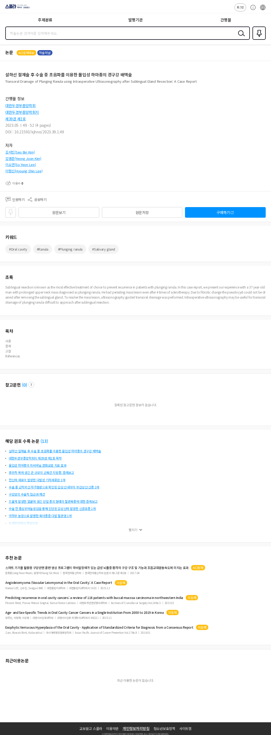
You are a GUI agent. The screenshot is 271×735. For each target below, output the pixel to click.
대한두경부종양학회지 (22, 112)
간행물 (225, 20)
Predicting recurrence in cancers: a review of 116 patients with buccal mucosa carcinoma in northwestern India (94, 598)
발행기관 (135, 20)
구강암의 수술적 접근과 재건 (27, 494)
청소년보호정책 (164, 728)
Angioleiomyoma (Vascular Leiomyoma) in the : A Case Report (58, 582)
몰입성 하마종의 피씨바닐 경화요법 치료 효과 (37, 465)
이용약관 (112, 728)
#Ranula (42, 249)
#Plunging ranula (70, 249)
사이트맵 (185, 728)
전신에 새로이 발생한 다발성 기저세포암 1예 (37, 480)
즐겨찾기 (258, 39)
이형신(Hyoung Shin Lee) (23, 170)
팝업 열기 (31, 385)
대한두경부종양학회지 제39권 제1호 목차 (35, 458)
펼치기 (133, 530)
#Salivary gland (103, 249)
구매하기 (223, 212)
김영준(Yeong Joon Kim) (23, 158)
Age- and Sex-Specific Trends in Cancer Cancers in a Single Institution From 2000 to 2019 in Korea (84, 612)
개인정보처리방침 (136, 728)
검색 (240, 37)
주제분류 (45, 20)
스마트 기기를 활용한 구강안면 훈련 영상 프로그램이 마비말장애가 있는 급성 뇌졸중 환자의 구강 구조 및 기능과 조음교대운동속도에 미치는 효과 (96, 568)
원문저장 (142, 212)
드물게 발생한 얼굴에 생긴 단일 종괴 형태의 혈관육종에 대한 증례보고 (53, 501)
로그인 (240, 7)
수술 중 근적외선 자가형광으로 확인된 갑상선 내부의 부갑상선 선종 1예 (54, 487)
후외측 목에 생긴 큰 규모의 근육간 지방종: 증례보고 (41, 472)
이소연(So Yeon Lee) (20, 164)
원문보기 (59, 212)
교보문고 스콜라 (90, 728)
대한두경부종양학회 (20, 105)
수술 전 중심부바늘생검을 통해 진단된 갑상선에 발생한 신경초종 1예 (52, 508)
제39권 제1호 (15, 118)
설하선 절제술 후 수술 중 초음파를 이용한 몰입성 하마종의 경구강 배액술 (55, 451)
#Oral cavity (18, 249)
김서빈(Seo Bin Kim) (20, 152)
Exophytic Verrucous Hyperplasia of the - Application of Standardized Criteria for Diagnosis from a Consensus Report (99, 627)
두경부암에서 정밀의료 (23, 523)
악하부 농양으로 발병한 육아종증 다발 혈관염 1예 (40, 515)
